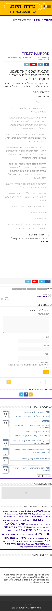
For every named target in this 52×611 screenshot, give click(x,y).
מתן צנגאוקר (13, 530)
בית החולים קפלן (38, 514)
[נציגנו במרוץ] (8, 559)
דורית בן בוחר (39, 520)
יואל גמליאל (15, 524)
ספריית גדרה (20, 534)
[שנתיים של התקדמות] (44, 562)
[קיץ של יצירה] (20, 559)
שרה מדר (37, 547)
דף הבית (48, 20)
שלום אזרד (46, 547)
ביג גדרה (47, 514)
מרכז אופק (32, 289)
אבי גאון (46, 511)
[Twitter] (21, 394)
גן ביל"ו (15, 516)
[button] (39, 476)
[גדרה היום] (26, 8)
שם (47, 337)
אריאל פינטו (42, 289)
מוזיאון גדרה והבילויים (19, 527)
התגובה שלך (43, 314)
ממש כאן (45, 241)
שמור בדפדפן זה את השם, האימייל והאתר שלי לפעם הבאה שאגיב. (28, 365)
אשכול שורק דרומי (9, 511)
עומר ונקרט (8, 534)
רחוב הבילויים (16, 541)
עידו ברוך (47, 538)
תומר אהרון (29, 546)
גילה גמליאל (23, 516)
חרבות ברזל (41, 524)
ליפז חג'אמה (33, 527)
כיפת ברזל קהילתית (44, 527)
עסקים (37, 20)
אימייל (46, 345)
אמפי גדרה (20, 511)
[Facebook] (26, 394)
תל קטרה (22, 547)
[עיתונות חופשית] (20, 561)
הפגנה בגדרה (18, 520)
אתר (47, 354)
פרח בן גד (31, 538)
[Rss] (31, 394)
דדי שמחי (8, 516)
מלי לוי (36, 530)
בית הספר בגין (25, 514)
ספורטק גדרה (28, 534)
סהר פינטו (41, 534)
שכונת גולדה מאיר (14, 544)
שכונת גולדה (29, 544)
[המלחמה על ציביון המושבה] (8, 561)
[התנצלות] (32, 561)
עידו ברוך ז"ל (39, 538)
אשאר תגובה (13, 58)
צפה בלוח (46, 476)
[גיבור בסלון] (32, 559)
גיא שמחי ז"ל (34, 516)
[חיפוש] (9, 382)
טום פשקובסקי (31, 524)
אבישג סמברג (33, 510)
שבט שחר (40, 544)
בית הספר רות (13, 514)
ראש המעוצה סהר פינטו (33, 541)
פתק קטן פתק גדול (19, 289)
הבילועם (26, 520)
